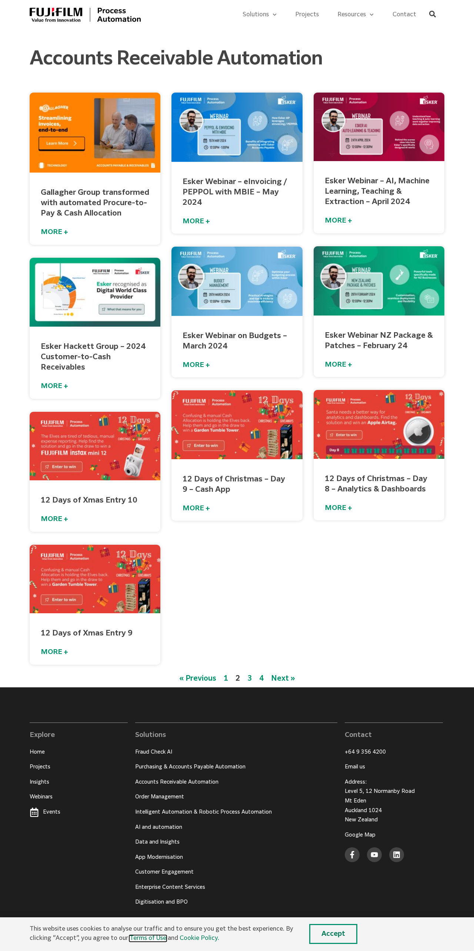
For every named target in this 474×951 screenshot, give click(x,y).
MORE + (54, 232)
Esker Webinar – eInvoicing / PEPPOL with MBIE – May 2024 (235, 192)
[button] (432, 14)
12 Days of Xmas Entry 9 (87, 633)
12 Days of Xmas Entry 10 (89, 500)
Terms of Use (148, 938)
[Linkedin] (396, 854)
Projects (307, 15)
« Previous (197, 678)
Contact (404, 15)
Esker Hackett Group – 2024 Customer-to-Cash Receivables (93, 357)
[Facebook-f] (352, 854)
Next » (283, 678)
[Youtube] (374, 854)
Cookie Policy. (199, 938)
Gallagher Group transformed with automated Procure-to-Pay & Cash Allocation (95, 203)
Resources (351, 15)
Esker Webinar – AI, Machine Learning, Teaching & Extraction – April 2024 (377, 191)
